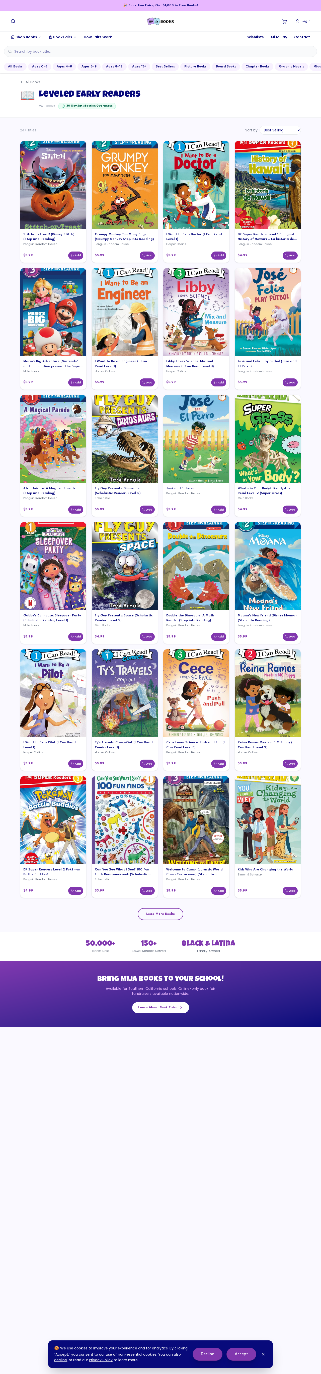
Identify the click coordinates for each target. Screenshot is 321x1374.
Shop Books (26, 37)
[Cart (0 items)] (284, 21)
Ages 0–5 (39, 66)
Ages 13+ (139, 66)
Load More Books (160, 914)
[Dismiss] (263, 1354)
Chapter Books (257, 66)
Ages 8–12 (114, 66)
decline (60, 1359)
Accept (241, 1354)
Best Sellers (165, 66)
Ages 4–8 (64, 66)
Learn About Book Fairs (157, 1007)
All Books (15, 66)
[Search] (13, 21)
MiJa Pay (279, 37)
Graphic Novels (291, 66)
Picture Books (195, 66)
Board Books (226, 66)
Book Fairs (62, 37)
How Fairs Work (98, 37)
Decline (207, 1354)
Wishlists (255, 37)
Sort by (251, 130)
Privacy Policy (101, 1359)
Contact (302, 37)
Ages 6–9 (89, 66)
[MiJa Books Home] (160, 21)
